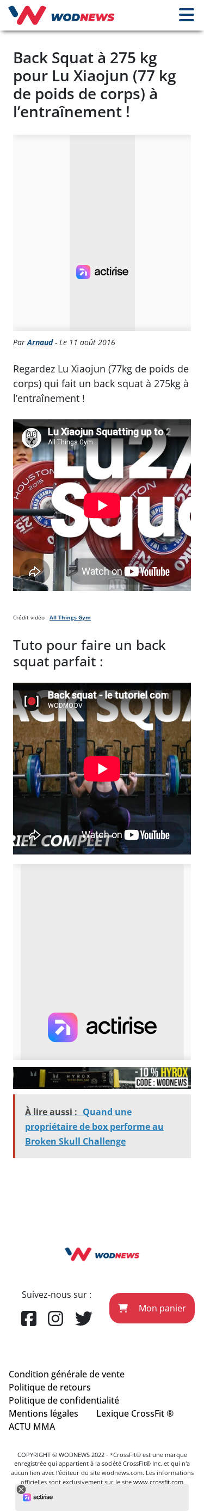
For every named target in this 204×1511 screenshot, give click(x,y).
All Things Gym (70, 617)
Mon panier (161, 1308)
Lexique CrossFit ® (135, 1413)
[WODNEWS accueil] (61, 15)
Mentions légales (43, 1413)
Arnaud (40, 342)
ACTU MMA (32, 1426)
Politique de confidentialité (64, 1400)
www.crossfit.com (158, 1482)
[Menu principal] (186, 15)
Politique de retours (50, 1387)
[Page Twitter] (83, 1319)
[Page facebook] (28, 1319)
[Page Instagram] (55, 1319)
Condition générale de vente (67, 1374)
